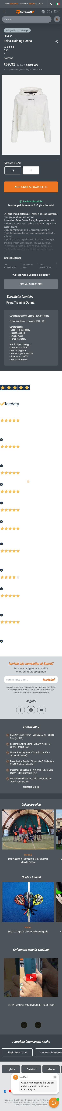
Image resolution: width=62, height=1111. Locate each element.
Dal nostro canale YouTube (31, 950)
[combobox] (27, 19)
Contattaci (31, 1069)
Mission (51, 1069)
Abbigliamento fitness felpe (17, 30)
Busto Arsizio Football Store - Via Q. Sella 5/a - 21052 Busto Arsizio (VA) (32, 763)
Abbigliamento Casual (17, 1052)
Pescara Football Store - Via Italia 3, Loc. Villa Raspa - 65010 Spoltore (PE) (31, 771)
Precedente (5, 416)
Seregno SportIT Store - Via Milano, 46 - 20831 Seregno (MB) (32, 736)
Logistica (11, 1069)
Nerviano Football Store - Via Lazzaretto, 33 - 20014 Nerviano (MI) (31, 780)
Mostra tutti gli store (31, 786)
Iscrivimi (48, 679)
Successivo (16, 416)
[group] (28, 838)
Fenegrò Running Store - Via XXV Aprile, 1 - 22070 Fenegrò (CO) (30, 745)
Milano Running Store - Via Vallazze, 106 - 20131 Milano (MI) (30, 754)
